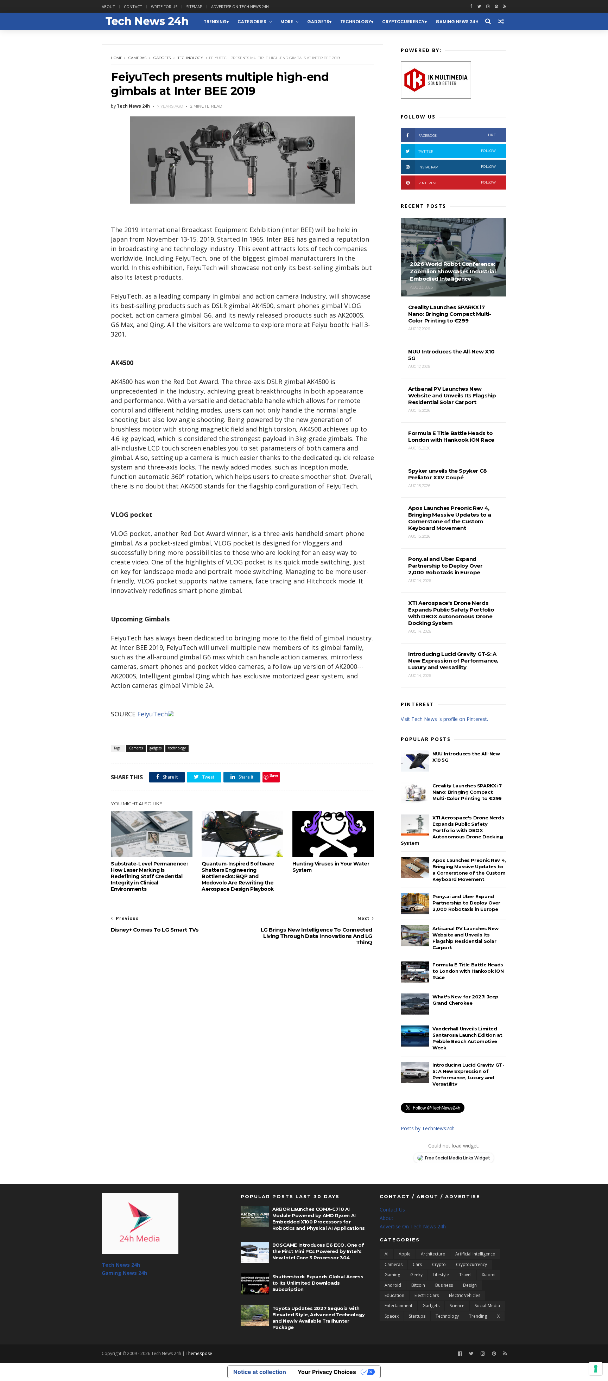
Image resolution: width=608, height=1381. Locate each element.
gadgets (318, 22)
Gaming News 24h (457, 22)
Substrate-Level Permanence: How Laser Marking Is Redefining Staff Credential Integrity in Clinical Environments (149, 876)
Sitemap (194, 6)
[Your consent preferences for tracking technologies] (595, 1368)
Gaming (392, 1275)
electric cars (426, 1295)
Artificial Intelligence (475, 1254)
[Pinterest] (496, 6)
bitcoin (418, 1285)
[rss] (504, 6)
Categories (252, 22)
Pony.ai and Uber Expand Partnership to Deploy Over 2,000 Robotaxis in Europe (466, 903)
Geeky (416, 1275)
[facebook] (471, 6)
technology (355, 22)
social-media (487, 1306)
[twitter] (479, 6)
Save (274, 775)
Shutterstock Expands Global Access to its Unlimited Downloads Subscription (317, 1283)
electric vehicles (464, 1295)
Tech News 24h (121, 1264)
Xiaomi (488, 1275)
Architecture (433, 1254)
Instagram (457, 167)
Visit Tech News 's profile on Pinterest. (444, 719)
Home (116, 58)
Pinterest (457, 182)
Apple (405, 1254)
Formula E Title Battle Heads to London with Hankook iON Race (468, 971)
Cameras (137, 58)
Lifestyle (441, 1275)
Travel (465, 1275)
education (394, 1295)
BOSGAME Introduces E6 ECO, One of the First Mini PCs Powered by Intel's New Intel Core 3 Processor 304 (318, 1251)
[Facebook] (460, 1354)
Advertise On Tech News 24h (413, 1226)
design (470, 1285)
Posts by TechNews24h (428, 1128)
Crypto (439, 1264)
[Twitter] (471, 1354)
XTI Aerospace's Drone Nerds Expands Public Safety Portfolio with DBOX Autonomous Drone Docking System (452, 830)
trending (215, 22)
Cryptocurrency (403, 22)
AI (386, 1254)
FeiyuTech (152, 714)
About (108, 6)
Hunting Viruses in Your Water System (330, 867)
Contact (133, 6)
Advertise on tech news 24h (240, 6)
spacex (392, 1316)
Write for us (164, 6)
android (393, 1285)
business (444, 1285)
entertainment (398, 1306)
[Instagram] (487, 6)
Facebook (457, 135)
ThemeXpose (199, 1353)
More (286, 22)
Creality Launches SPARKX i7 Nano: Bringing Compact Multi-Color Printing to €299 (467, 792)
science (457, 1306)
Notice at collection (259, 1371)
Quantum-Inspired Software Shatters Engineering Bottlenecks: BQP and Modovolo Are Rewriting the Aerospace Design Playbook (238, 876)
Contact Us (392, 1209)
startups (417, 1316)
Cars (417, 1264)
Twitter (457, 151)
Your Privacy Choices (327, 1371)
